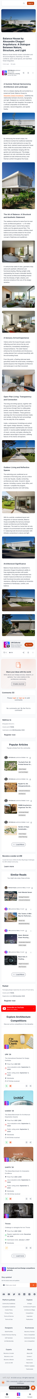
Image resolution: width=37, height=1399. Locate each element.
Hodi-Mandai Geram (25, 892)
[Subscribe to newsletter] (33, 1285)
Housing (17, 73)
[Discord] (4, 1294)
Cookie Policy (9, 1310)
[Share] (23, 73)
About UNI (29, 1353)
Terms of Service (9, 1316)
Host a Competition (29, 1334)
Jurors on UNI (9, 1362)
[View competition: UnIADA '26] (18, 1097)
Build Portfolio (9, 1331)
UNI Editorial (11, 70)
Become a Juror (8, 1356)
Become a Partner (29, 1331)
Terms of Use (9, 1319)
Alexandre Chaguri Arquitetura (13, 95)
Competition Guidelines (8, 1306)
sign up (21, 698)
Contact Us (29, 1359)
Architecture (11, 73)
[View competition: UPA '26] (18, 1041)
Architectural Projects (29, 1306)
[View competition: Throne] (18, 1210)
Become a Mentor (9, 1359)
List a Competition (29, 1341)
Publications (29, 1319)
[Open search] (24, 3)
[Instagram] (29, 1294)
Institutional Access (29, 1338)
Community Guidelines (8, 1303)
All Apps (29, 1303)
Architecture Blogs (29, 1310)
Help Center (29, 1362)
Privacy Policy (9, 1313)
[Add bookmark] (30, 758)
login (14, 698)
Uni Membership (8, 1341)
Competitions (29, 1313)
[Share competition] (30, 1086)
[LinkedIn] (24, 1294)
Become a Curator (9, 1353)
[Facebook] (34, 1294)
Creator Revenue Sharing (9, 1334)
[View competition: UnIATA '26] (18, 1154)
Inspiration (29, 1316)
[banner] (18, 728)
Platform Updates (29, 1366)
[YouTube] (9, 1294)
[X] (14, 1294)
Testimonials (29, 1369)
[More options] (33, 73)
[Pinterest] (19, 1294)
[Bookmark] (28, 73)
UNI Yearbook (9, 1338)
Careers (29, 1356)
